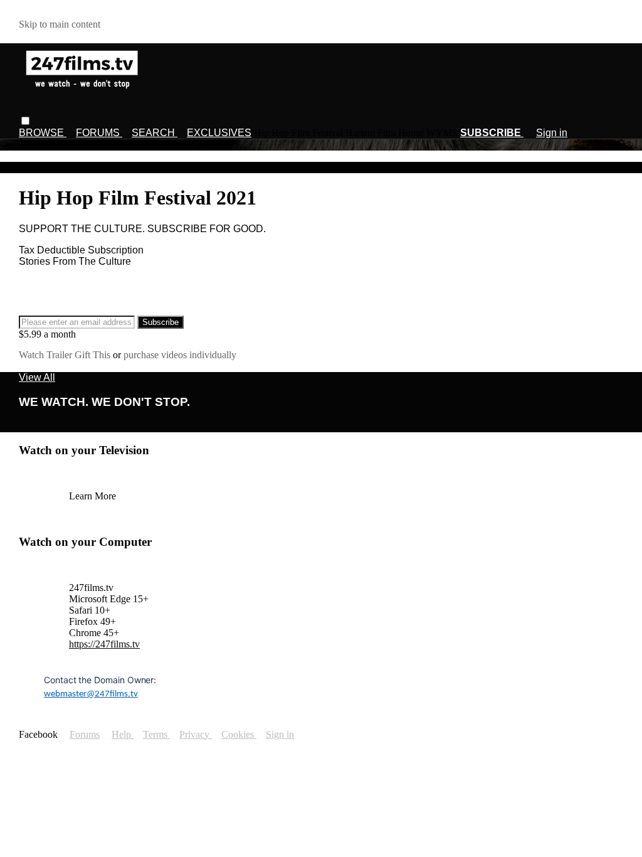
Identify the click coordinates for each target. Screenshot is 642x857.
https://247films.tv (104, 644)
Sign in (551, 132)
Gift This (94, 354)
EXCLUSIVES (219, 132)
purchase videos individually (180, 354)
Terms (156, 734)
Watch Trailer (47, 354)
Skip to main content (59, 24)
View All (37, 377)
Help (123, 734)
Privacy (195, 734)
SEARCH (154, 132)
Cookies (238, 734)
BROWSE (42, 132)
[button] (25, 121)
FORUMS (99, 132)
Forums (85, 734)
